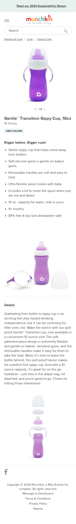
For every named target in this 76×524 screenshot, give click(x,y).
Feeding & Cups (13, 39)
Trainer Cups (44, 39)
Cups (30, 39)
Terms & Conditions (38, 498)
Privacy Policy (38, 503)
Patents (38, 508)
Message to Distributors (38, 493)
